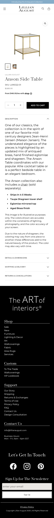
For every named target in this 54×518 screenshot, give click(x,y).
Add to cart (38, 105)
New (6, 330)
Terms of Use (11, 401)
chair (24, 184)
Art (5, 340)
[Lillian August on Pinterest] (41, 466)
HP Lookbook (11, 376)
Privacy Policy (11, 404)
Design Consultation (15, 414)
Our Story (9, 390)
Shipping (9, 394)
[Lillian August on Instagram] (27, 466)
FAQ (6, 407)
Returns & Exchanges (16, 397)
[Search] (43, 9)
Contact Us (10, 411)
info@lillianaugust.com (15, 430)
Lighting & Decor (13, 337)
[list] (27, 42)
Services (8, 354)
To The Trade (11, 369)
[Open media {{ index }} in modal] (27, 42)
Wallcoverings (12, 344)
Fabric (7, 347)
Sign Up (27, 495)
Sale (6, 327)
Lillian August (12, 75)
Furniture (9, 334)
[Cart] (49, 9)
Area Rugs (10, 351)
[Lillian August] (26, 8)
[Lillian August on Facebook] (13, 466)
